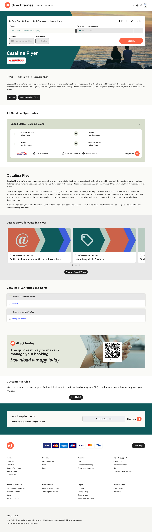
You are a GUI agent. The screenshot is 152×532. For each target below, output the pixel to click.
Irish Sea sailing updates (123, 471)
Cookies (81, 488)
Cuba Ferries (118, 488)
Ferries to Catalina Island (24, 297)
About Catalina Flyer (29, 97)
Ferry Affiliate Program (50, 488)
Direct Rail (117, 492)
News (9, 495)
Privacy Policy (83, 492)
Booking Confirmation (86, 468)
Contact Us (118, 461)
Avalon (15, 303)
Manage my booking (85, 465)
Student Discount (13, 498)
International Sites (13, 492)
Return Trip (16, 21)
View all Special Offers (76, 272)
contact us (74, 520)
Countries (10, 461)
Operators (23, 77)
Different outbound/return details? (49, 21)
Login (80, 461)
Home (10, 77)
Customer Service (120, 465)
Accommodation (48, 461)
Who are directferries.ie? (16, 488)
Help (115, 468)
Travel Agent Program (50, 492)
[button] (76, 124)
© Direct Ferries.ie (13, 516)
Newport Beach (19, 319)
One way (28, 21)
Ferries (45, 465)
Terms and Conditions (86, 498)
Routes (12, 97)
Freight (45, 468)
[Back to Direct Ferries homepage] (19, 5)
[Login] (137, 5)
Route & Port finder (14, 468)
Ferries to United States (23, 312)
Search (131, 41)
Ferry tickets (11, 475)
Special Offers (12, 471)
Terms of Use (83, 495)
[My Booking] (133, 5)
